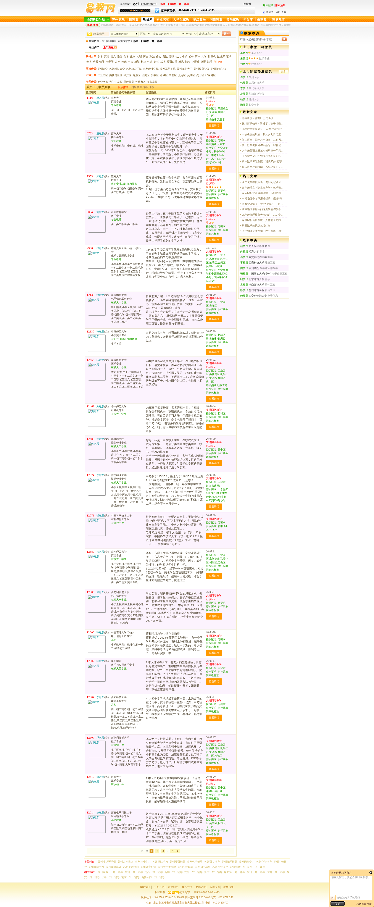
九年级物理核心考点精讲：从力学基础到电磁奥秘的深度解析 (263, 214)
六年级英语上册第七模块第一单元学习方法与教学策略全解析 (263, 150)
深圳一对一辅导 (276, 872)
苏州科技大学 (117, 68)
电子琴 (110, 61)
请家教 (134, 19)
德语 (203, 61)
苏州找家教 (124, 41)
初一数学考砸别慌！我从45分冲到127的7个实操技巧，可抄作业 (263, 161)
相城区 (164, 75)
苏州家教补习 (237, 866)
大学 (204, 56)
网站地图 (173, 887)
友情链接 (228, 887)
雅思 (181, 61)
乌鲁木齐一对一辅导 (153, 877)
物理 (119, 56)
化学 (126, 56)
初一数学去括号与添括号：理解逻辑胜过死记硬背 (263, 145)
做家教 (262, 19)
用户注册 (280, 5)
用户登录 (268, 5)
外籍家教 (140, 81)
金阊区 (146, 75)
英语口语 (172, 61)
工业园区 (103, 75)
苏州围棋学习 (247, 861)
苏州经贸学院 (201, 68)
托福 (187, 61)
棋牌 (143, 61)
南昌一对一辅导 (154, 872)
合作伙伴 (215, 887)
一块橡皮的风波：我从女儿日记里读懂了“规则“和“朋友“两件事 (263, 134)
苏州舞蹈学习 (96, 866)
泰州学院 (249, 268)
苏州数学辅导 (195, 861)
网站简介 (145, 887)
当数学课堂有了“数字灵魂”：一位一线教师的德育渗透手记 (263, 203)
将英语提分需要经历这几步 (257, 118)
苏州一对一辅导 (256, 866)
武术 (163, 61)
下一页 (175, 850)
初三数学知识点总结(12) (256, 225)
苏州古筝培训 (125, 861)
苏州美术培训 (131, 866)
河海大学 (249, 251)
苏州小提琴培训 (107, 861)
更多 (220, 61)
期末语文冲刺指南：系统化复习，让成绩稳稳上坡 (263, 166)
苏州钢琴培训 (113, 866)
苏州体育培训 (148, 866)
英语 (106, 56)
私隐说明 (201, 887)
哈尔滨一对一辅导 (234, 872)
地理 (139, 56)
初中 (191, 56)
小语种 (195, 61)
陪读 (171, 56)
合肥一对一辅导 (173, 872)
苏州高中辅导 (220, 866)
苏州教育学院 (134, 68)
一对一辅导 (116, 872)
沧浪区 (136, 75)
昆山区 (200, 75)
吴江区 (191, 75)
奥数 (165, 56)
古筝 (117, 61)
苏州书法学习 (160, 861)
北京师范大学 (252, 279)
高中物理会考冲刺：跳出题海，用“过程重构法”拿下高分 (263, 230)
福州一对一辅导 (256, 872)
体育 (150, 61)
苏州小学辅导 (185, 866)
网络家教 (216, 19)
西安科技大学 (252, 262)
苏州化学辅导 (264, 861)
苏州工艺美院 (168, 68)
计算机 (212, 56)
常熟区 (173, 75)
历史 (145, 56)
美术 (89, 61)
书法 (130, 61)
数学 (100, 56)
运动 (156, 61)
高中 (197, 56)
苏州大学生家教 (167, 866)
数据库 (221, 56)
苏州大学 (103, 68)
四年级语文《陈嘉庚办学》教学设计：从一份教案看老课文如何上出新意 (263, 187)
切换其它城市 (148, 4)
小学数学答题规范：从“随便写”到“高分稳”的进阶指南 (263, 129)
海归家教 (152, 81)
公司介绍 (159, 887)
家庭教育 (278, 19)
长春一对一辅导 (111, 877)
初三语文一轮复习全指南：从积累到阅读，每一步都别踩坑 (263, 139)
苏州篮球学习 (143, 861)
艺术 (228, 56)
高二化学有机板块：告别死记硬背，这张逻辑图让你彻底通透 (263, 182)
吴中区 (155, 75)
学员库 (248, 19)
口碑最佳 (136, 87)
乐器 (95, 61)
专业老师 (162, 19)
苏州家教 (118, 19)
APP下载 (281, 11)
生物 (132, 56)
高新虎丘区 (115, 75)
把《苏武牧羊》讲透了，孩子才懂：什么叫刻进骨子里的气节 (263, 123)
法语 (209, 61)
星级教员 (199, 19)
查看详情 (214, 125)
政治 (152, 56)
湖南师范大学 (252, 284)
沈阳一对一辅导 (193, 872)
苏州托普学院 (218, 68)
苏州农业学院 (151, 68)
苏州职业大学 (184, 68)
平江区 (127, 75)
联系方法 (187, 887)
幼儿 (178, 56)
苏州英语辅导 (177, 861)
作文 (158, 56)
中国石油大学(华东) (255, 273)
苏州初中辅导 (203, 866)
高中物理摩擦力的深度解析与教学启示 (263, 209)
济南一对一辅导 (213, 872)
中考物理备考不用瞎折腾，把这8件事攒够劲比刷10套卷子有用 (263, 198)
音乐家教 (232, 19)
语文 (113, 56)
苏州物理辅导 (229, 861)
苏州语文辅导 (212, 861)
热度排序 (148, 87)
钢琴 (102, 61)
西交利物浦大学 (253, 257)
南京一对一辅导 (130, 877)
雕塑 (137, 61)
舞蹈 (124, 61)
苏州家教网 (108, 41)
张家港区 (210, 75)
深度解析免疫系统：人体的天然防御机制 (263, 220)
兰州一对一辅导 (134, 872)
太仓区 (182, 75)
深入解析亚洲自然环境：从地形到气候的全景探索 (263, 193)
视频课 (247, 3)
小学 (184, 56)
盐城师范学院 (252, 290)
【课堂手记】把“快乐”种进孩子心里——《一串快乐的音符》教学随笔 (263, 156)
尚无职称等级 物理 (255, 246)
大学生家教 (181, 19)
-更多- (283, 71)
